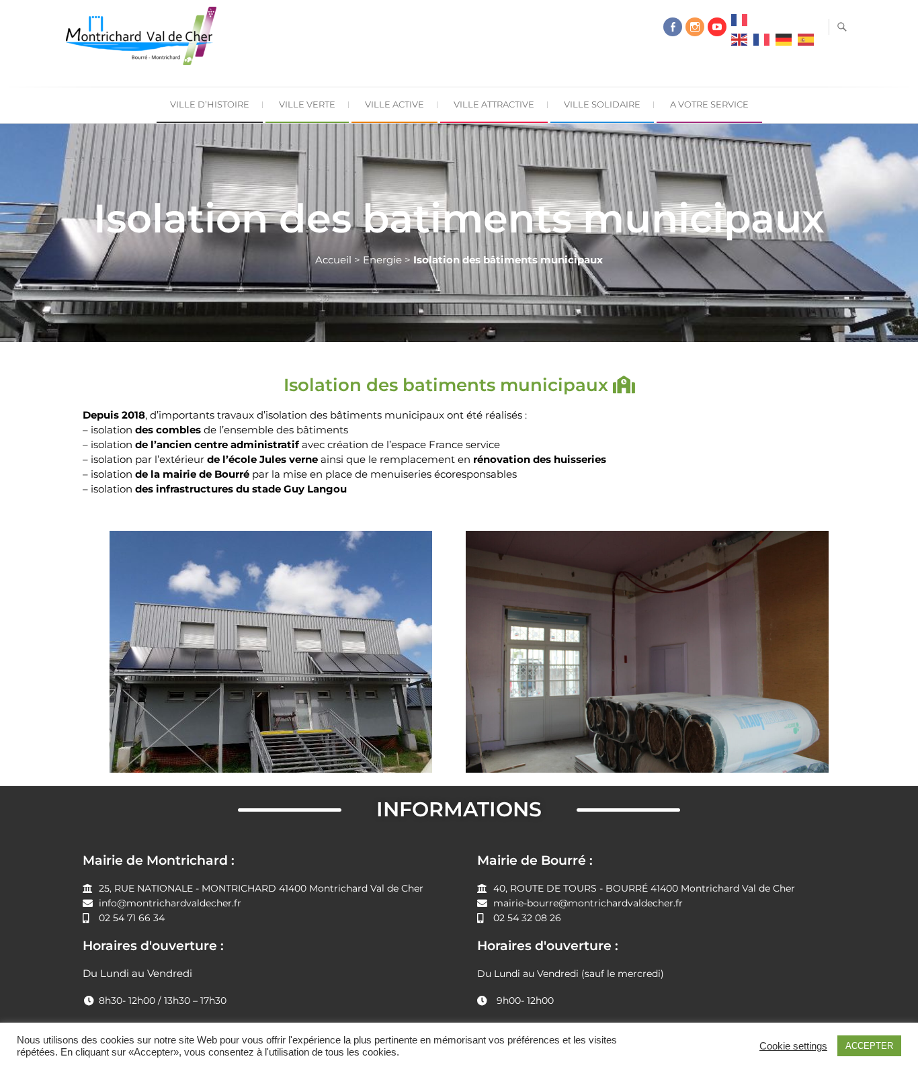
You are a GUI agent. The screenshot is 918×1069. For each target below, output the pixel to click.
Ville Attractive (494, 104)
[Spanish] (805, 43)
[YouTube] (717, 26)
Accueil (333, 259)
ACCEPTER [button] (869, 1046)
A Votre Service (709, 104)
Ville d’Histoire (209, 104)
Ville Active (394, 104)
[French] (739, 23)
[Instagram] (694, 26)
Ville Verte (307, 104)
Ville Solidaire (602, 104)
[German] (783, 43)
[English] (739, 43)
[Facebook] (672, 26)
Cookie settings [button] (793, 1046)
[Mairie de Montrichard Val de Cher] (144, 41)
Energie (382, 259)
